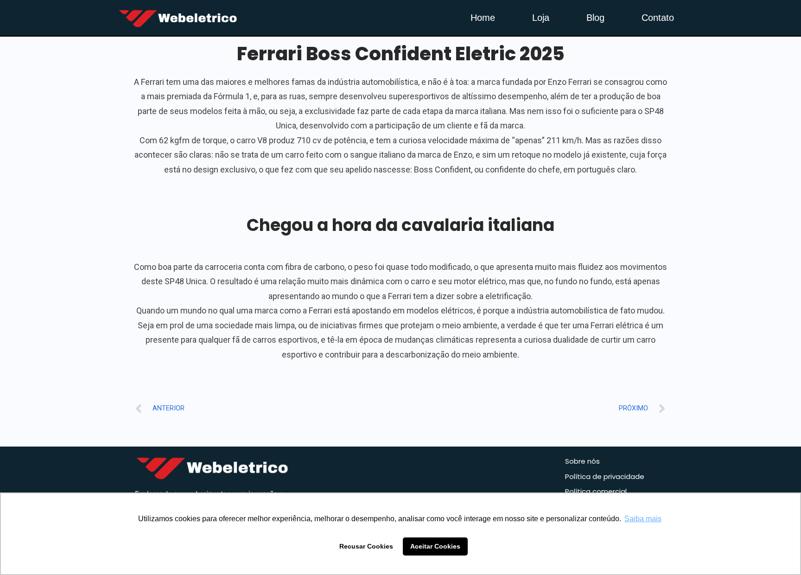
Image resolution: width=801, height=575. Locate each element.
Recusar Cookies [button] (366, 546)
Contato (658, 18)
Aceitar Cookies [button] (435, 546)
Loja (540, 18)
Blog (595, 18)
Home (482, 18)
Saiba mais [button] (642, 519)
